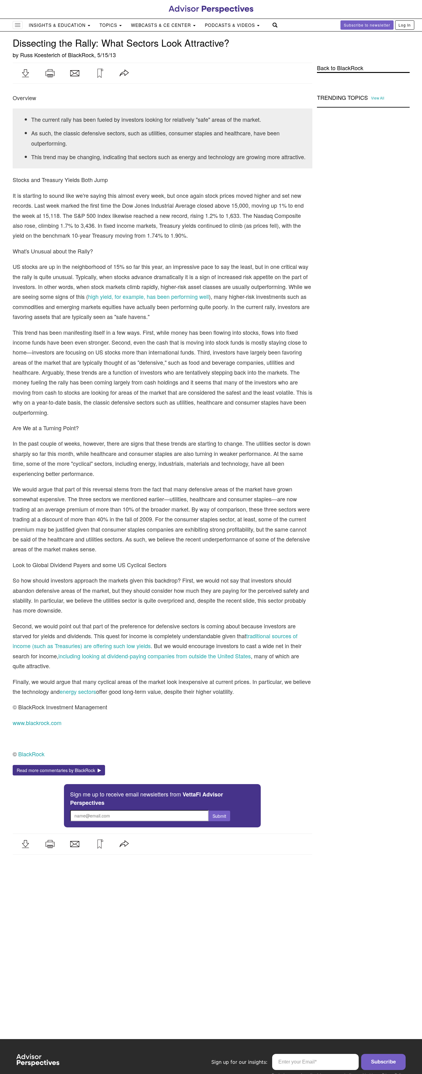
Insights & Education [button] (58, 25)
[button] (25, 73)
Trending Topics (342, 98)
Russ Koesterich (40, 55)
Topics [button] (109, 25)
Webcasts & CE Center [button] (161, 25)
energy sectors (78, 691)
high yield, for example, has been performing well (148, 296)
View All (377, 98)
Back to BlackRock (340, 68)
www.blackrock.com (37, 723)
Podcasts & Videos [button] (230, 25)
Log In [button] (405, 25)
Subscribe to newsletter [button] (367, 25)
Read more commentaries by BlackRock (57, 770)
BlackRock (81, 55)
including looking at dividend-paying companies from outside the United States (154, 656)
